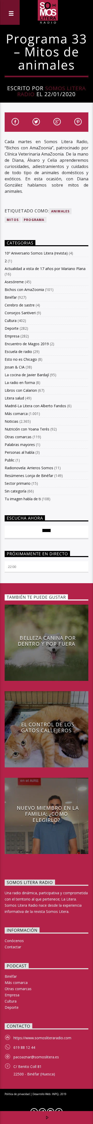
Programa (34, 220)
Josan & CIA (15, 367)
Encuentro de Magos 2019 (27, 343)
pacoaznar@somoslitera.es (36, 1056)
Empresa (12, 336)
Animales (60, 211)
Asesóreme (14, 281)
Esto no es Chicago (21, 359)
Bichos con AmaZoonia (24, 289)
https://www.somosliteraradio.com (42, 1037)
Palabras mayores (20, 444)
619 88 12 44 (24, 1047)
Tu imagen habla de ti (23, 498)
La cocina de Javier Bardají (27, 374)
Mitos (13, 220)
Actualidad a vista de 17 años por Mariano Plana (45, 268)
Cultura (11, 320)
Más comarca (16, 413)
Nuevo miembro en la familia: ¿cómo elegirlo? (48, 813)
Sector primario (17, 483)
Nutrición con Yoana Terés (27, 429)
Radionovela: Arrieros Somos (29, 467)
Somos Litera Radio (51, 91)
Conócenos (14, 940)
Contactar (13, 946)
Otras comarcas (18, 436)
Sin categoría (15, 491)
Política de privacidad (17, 1094)
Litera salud (14, 398)
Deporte (12, 328)
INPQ (55, 1094)
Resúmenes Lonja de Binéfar (29, 475)
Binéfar (11, 297)
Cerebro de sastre (20, 305)
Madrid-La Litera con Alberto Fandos (35, 405)
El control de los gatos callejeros (47, 727)
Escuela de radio (18, 351)
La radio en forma (20, 382)
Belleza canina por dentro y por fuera (47, 641)
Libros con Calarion (21, 390)
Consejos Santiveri (20, 312)
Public (9, 460)
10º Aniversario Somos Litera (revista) (36, 253)
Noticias (11, 421)
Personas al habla (19, 452)
